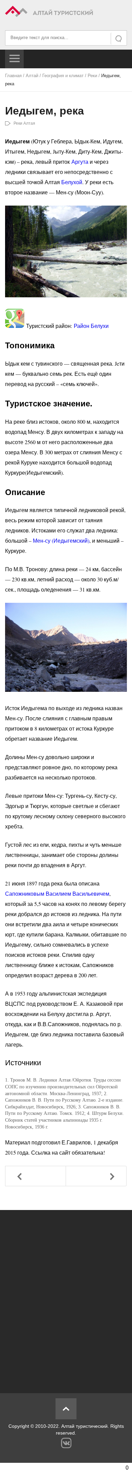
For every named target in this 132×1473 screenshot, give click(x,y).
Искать (119, 38)
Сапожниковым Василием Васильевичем (57, 893)
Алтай (32, 75)
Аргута (80, 161)
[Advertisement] (66, 1298)
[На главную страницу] (66, 12)
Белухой (71, 182)
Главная (13, 75)
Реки (92, 75)
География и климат (63, 75)
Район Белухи (91, 325)
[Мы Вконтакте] (66, 1443)
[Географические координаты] (14, 325)
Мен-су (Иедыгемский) (61, 540)
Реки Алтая (24, 123)
